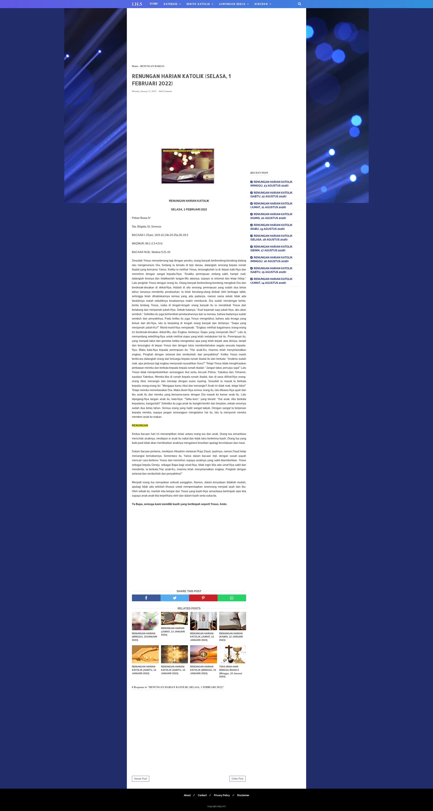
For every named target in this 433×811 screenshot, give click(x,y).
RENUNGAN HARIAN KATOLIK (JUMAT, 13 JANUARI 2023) (202, 636)
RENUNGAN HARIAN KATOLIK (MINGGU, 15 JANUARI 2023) (203, 670)
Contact (202, 795)
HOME (154, 4)
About (187, 795)
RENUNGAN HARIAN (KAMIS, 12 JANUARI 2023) (231, 636)
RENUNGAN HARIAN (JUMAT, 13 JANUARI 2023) (173, 631)
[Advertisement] (216, 35)
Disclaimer (243, 795)
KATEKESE (170, 4)
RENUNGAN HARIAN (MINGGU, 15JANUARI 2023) (144, 636)
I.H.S (137, 4)
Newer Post (140, 778)
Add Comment (165, 91)
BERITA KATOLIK (198, 4)
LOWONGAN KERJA (232, 4)
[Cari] (299, 4)
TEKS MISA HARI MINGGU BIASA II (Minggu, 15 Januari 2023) (230, 671)
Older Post (237, 778)
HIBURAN (261, 4)
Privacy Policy (222, 795)
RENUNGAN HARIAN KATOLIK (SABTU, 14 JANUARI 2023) (144, 670)
